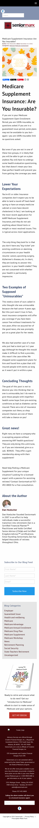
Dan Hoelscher (9, 509)
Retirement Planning (14, 644)
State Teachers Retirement (16, 651)
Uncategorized (11, 655)
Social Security (11, 648)
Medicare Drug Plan (13, 631)
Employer (8, 610)
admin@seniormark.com (19, 787)
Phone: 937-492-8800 (19, 791)
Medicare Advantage (13, 624)
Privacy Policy (29, 817)
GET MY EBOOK (19, 715)
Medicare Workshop (13, 638)
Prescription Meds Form (19, 818)
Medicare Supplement (21, 45)
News (7, 641)
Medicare (12, 45)
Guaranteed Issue (12, 614)
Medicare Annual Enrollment (17, 627)
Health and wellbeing (14, 617)
